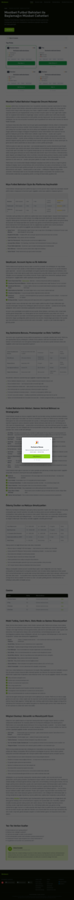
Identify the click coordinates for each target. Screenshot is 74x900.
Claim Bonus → (37, 456)
